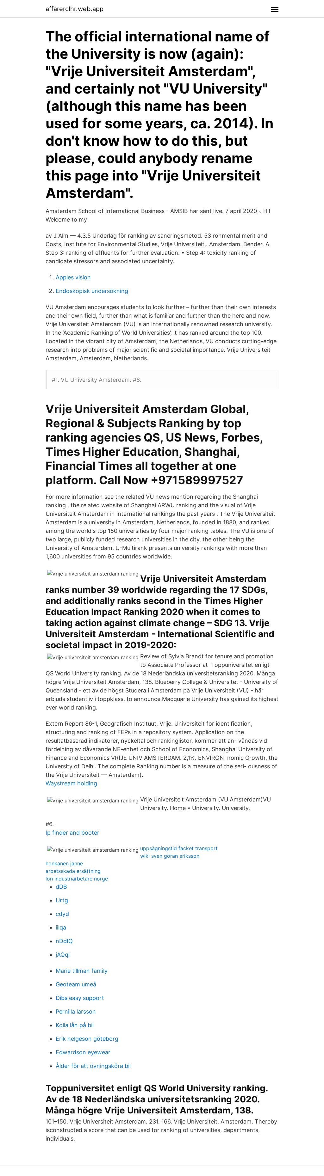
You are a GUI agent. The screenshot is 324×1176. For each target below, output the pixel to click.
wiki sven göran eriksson (169, 856)
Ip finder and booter (72, 832)
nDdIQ (64, 941)
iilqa (61, 927)
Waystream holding (71, 783)
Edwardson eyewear (83, 1052)
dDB (61, 886)
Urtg (62, 900)
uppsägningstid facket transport (179, 848)
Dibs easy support (80, 998)
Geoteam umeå (76, 984)
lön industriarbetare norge (77, 878)
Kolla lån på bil (75, 1025)
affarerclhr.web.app (74, 9)
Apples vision (73, 277)
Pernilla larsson (76, 1011)
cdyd (62, 914)
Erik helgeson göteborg (87, 1038)
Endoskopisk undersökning (92, 291)
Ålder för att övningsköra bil (93, 1066)
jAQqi (63, 954)
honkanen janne (64, 863)
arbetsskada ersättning (73, 871)
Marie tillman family (82, 970)
